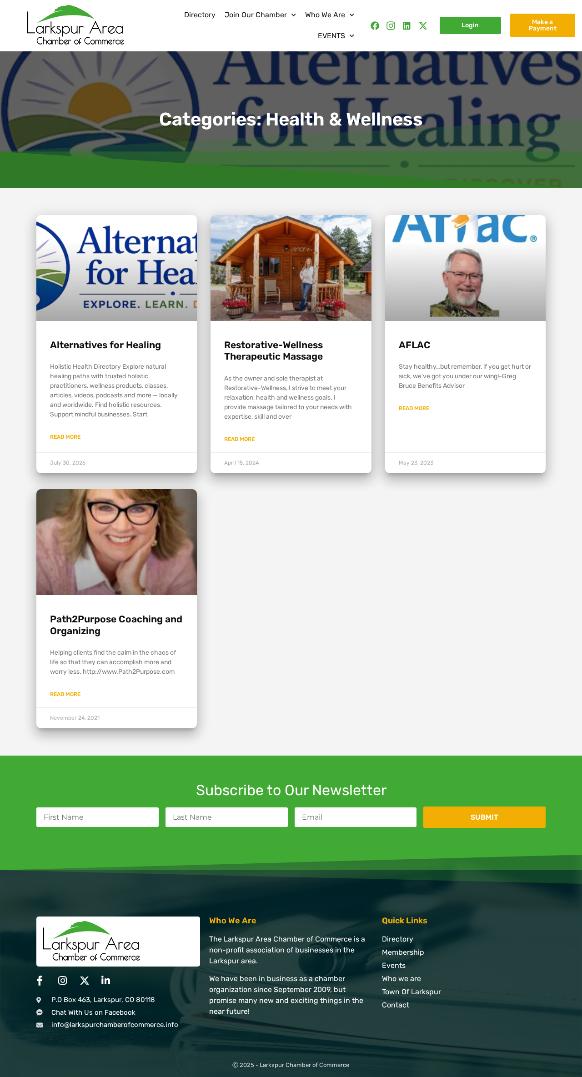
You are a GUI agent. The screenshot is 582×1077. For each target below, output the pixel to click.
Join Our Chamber (256, 14)
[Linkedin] (406, 25)
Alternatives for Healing (105, 345)
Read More (65, 437)
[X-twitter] (423, 25)
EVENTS (331, 35)
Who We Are (325, 14)
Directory (200, 14)
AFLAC (415, 345)
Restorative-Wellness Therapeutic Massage (273, 350)
